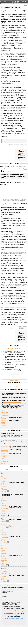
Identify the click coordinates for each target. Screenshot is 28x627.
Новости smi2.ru (14, 386)
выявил (23, 225)
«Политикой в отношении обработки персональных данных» (14, 619)
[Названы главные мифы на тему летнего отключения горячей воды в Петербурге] (4, 536)
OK (14, 624)
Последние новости (14, 349)
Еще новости (14, 374)
